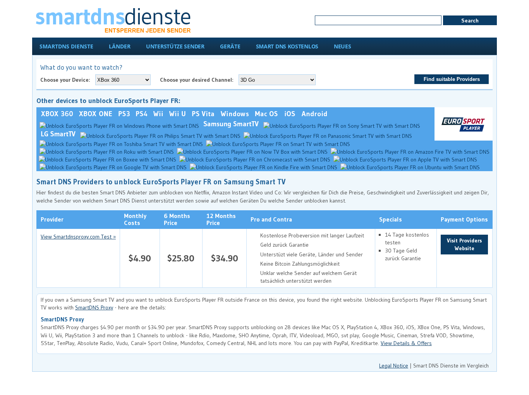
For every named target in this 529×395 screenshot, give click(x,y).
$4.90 (140, 258)
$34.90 (224, 258)
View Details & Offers (406, 343)
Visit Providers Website (464, 244)
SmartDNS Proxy (94, 307)
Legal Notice (393, 365)
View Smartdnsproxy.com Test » (78, 236)
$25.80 (180, 258)
